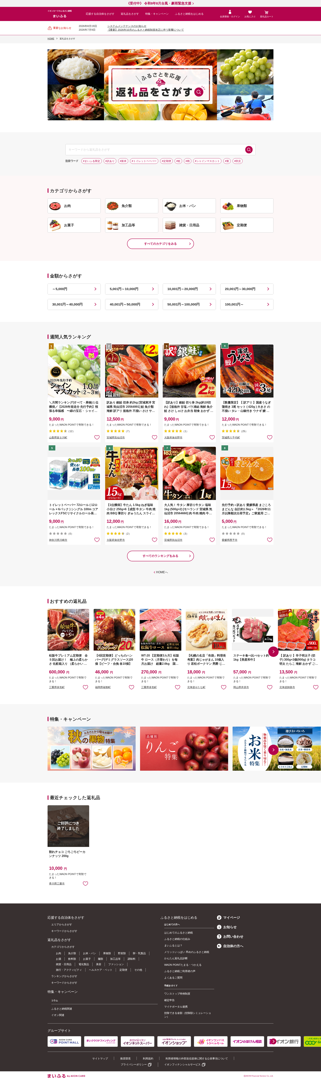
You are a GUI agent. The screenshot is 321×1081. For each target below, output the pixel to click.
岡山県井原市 (241, 687)
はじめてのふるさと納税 (178, 932)
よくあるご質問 (173, 977)
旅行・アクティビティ (69, 969)
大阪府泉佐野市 (173, 437)
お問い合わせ (233, 936)
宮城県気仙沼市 (116, 437)
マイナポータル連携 (176, 1006)
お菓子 (87, 958)
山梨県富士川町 (58, 437)
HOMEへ (162, 572)
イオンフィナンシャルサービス (182, 1064)
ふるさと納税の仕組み (177, 938)
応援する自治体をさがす (100, 13)
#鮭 (178, 161)
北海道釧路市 (287, 687)
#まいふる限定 (91, 161)
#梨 (227, 161)
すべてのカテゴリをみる (160, 243)
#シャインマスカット (207, 161)
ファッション (116, 964)
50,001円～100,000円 (183, 304)
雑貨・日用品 (64, 964)
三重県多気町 (57, 687)
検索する (249, 149)
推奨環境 (125, 1058)
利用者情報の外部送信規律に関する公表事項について (197, 1058)
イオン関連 (57, 1015)
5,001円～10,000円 (124, 289)
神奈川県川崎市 (58, 539)
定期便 (123, 969)
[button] (273, 651)
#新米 (123, 161)
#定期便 (166, 161)
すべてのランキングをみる (160, 555)
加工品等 (115, 958)
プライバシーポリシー (134, 1064)
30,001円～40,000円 (67, 304)
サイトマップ (100, 1058)
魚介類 (72, 953)
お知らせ (230, 927)
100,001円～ (234, 304)
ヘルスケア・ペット (100, 969)
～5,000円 (59, 289)
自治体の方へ (233, 946)
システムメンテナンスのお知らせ (126, 26)
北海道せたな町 (196, 687)
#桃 (188, 161)
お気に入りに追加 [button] (97, 437)
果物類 (107, 953)
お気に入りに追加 (85, 687)
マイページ (231, 917)
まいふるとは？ (173, 945)
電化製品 (84, 964)
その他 (138, 969)
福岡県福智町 (103, 687)
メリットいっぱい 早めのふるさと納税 (186, 951)
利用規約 (148, 1058)
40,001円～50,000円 (125, 304)
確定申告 (169, 1000)
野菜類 (122, 953)
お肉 (58, 953)
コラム (54, 1000)
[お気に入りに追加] (97, 437)
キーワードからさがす (64, 930)
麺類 (100, 958)
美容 (98, 964)
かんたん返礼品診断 (176, 958)
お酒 (58, 958)
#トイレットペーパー (144, 161)
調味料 (131, 958)
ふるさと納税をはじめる (189, 13)
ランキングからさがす (64, 976)
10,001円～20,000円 (182, 289)
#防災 (237, 161)
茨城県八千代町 (231, 437)
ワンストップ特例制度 (177, 993)
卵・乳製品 (139, 953)
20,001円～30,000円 (240, 289)
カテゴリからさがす (63, 946)
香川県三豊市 (57, 883)
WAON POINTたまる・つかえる (183, 964)
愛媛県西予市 (229, 539)
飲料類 (72, 958)
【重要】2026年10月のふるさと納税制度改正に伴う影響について (145, 29)
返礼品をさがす (130, 13)
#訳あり (110, 161)
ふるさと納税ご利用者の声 (179, 971)
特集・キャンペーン (157, 13)
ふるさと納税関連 (61, 1008)
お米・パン (89, 953)
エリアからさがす (61, 924)
